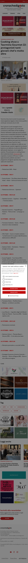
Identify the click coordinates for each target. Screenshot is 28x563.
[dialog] (14, 281)
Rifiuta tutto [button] (14, 292)
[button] (14, 296)
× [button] (25, 266)
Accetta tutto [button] (14, 288)
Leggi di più (15, 273)
